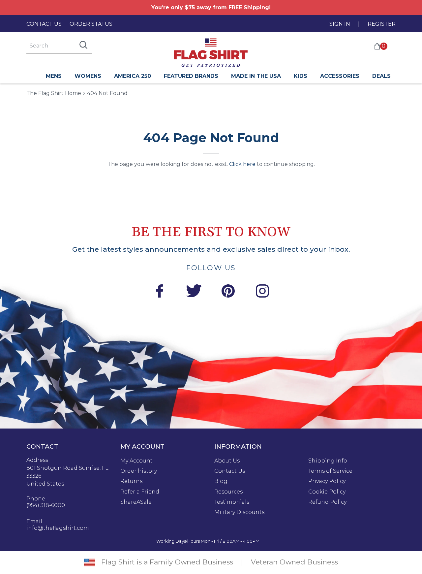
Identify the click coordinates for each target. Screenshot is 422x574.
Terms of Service (330, 471)
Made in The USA (256, 76)
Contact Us (44, 24)
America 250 (132, 76)
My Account (136, 460)
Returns (131, 481)
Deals (381, 76)
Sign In (339, 24)
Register (382, 24)
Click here (242, 164)
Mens (54, 76)
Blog (220, 481)
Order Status (91, 24)
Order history (138, 471)
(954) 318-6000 (45, 505)
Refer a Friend (139, 491)
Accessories (339, 76)
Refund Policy (327, 502)
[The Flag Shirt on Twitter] (194, 292)
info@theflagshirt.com (57, 528)
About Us (227, 460)
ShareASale (136, 502)
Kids (300, 76)
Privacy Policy (327, 481)
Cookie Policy (327, 491)
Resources (228, 491)
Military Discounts (239, 512)
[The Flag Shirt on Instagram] (262, 292)
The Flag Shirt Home (53, 93)
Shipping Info (327, 460)
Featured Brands (191, 76)
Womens (88, 76)
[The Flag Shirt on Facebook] (159, 292)
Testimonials (231, 502)
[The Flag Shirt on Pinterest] (228, 292)
